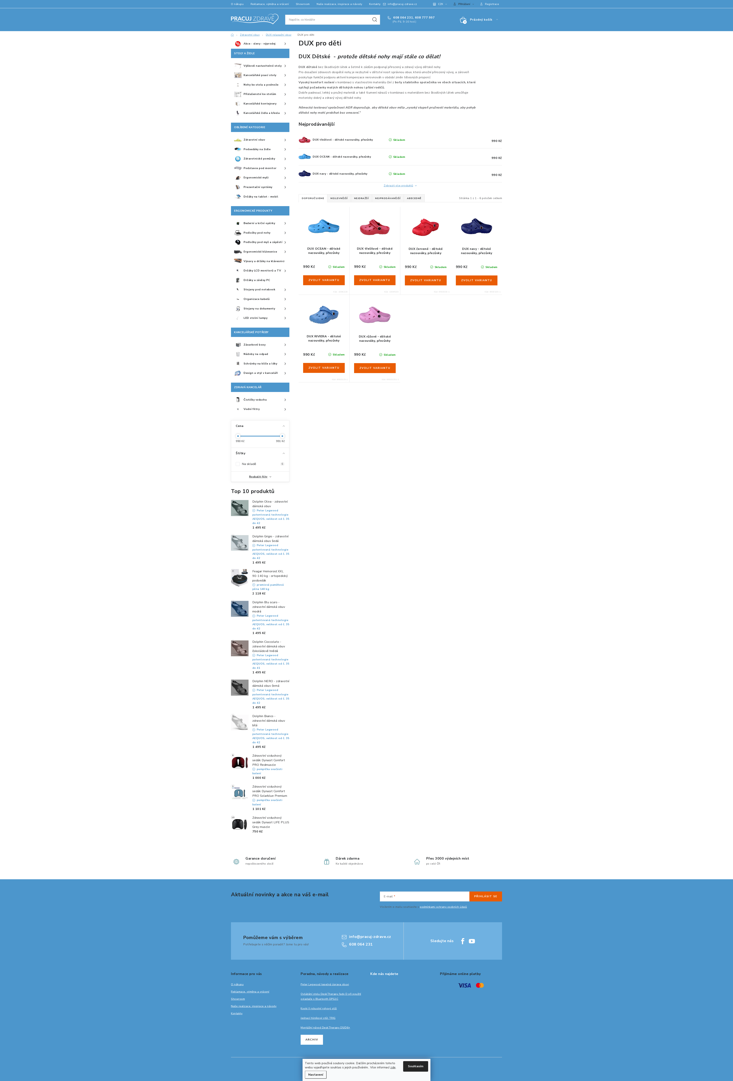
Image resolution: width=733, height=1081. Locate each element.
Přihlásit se (485, 896)
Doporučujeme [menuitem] (313, 198)
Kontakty (375, 4)
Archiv (311, 1039)
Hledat (374, 20)
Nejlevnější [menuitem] (339, 198)
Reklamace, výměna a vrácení (270, 4)
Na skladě (262, 464)
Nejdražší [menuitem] (361, 198)
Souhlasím (415, 1066)
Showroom (303, 4)
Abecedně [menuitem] (414, 198)
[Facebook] (463, 941)
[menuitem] (260, 44)
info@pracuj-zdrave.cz (402, 4)
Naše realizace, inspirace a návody (339, 4)
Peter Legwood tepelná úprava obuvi (325, 984)
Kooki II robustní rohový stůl (319, 1008)
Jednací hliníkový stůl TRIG (318, 1018)
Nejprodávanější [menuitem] (388, 198)
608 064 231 (402, 17)
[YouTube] (472, 941)
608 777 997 (425, 17)
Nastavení (315, 1075)
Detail (324, 280)
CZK (440, 4)
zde (393, 1067)
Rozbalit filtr (258, 477)
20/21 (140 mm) (321, 241)
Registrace (492, 4)
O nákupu (237, 4)
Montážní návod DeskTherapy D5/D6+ (325, 1027)
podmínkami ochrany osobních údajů (443, 907)
